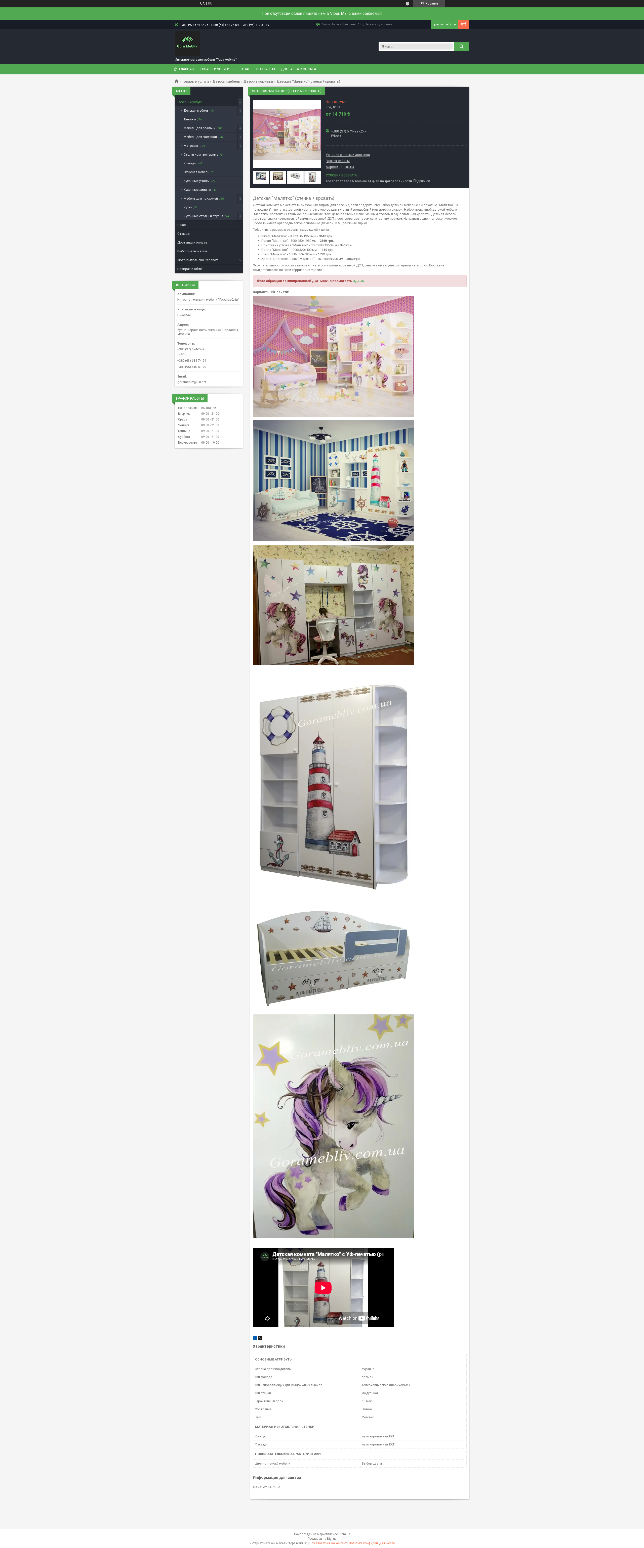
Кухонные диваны (197, 190)
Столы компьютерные (201, 154)
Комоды (190, 163)
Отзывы (183, 234)
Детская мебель (226, 81)
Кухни (188, 207)
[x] (260, 1339)
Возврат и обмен (190, 269)
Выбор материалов (192, 251)
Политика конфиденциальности (372, 1543)
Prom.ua (344, 1534)
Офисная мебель (196, 172)
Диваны (190, 119)
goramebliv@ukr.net (191, 382)
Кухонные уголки (197, 181)
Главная (186, 69)
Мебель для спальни (199, 128)
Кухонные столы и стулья (203, 216)
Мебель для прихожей (201, 198)
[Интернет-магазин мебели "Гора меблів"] (187, 43)
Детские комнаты (258, 81)
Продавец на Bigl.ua (322, 1538)
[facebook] (255, 1339)
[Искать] (461, 46)
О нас (245, 69)
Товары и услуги (214, 69)
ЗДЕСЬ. (359, 281)
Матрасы (191, 146)
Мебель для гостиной (200, 137)
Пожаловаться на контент (328, 1543)
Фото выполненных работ (197, 260)
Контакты (265, 69)
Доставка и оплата (298, 69)
